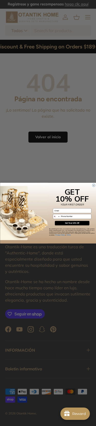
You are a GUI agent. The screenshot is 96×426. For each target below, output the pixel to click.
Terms (68, 234)
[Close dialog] (93, 185)
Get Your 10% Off (72, 223)
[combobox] (56, 216)
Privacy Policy (60, 234)
